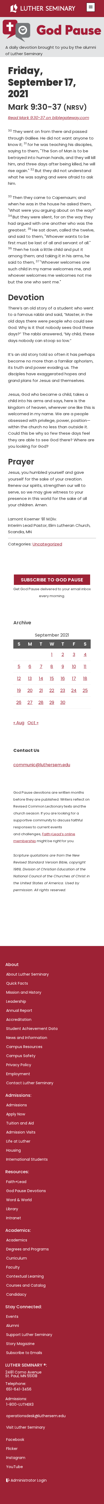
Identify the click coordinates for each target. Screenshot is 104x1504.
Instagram (15, 1457)
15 (52, 678)
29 (51, 702)
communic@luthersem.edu (41, 765)
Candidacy (16, 1294)
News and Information (26, 1037)
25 (85, 690)
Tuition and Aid (20, 1123)
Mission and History (23, 992)
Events (12, 1316)
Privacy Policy (18, 1064)
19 (19, 690)
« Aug (18, 723)
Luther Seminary (45, 8)
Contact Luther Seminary (29, 1083)
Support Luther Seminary (29, 1334)
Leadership (16, 1001)
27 (30, 702)
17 (74, 678)
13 (30, 678)
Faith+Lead (16, 1181)
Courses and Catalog (26, 1285)
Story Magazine (20, 1343)
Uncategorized (47, 544)
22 (51, 690)
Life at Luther (18, 1141)
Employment (18, 1074)
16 (63, 678)
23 (62, 690)
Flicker (12, 1448)
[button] (90, 7)
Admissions (16, 1105)
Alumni (12, 1325)
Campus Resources (24, 1046)
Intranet (13, 1218)
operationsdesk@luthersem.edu (36, 1416)
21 (41, 690)
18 (85, 678)
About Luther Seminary (27, 974)
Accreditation (18, 1019)
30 (62, 702)
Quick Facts (17, 983)
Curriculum (16, 1258)
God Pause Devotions (26, 1190)
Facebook (15, 1439)
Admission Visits (20, 1132)
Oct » (32, 723)
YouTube (14, 1466)
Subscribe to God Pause (52, 579)
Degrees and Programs (27, 1249)
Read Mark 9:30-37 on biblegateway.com (48, 117)
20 (30, 690)
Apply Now (15, 1114)
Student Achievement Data (32, 1028)
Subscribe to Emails (24, 1352)
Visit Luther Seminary (25, 1427)
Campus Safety (20, 1055)
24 (74, 690)
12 (19, 678)
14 (41, 678)
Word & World (19, 1200)
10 (74, 666)
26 (18, 702)
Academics (16, 1240)
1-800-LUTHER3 (20, 1404)
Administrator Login (29, 1480)
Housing (13, 1150)
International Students (27, 1159)
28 (40, 702)
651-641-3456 (18, 1389)
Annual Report (19, 1010)
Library (12, 1209)
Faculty (13, 1267)
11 (85, 666)
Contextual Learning (25, 1276)
